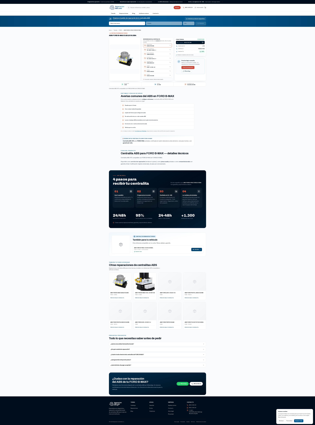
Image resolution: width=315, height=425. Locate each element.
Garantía (151, 405)
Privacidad (171, 414)
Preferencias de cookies (201, 421)
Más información (282, 417)
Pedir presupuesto (188, 67)
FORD (120, 30)
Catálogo (133, 405)
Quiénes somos (144, 13)
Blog (133, 13)
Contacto (156, 13)
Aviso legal (171, 411)
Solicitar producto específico (196, 18)
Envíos (151, 408)
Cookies (188, 421)
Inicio (110, 30)
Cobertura (152, 411)
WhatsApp (187, 71)
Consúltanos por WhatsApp (140, 131)
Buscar (177, 7)
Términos (193, 421)
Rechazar (281, 420)
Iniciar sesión (200, 7)
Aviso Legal (176, 421)
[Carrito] (205, 7)
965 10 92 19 (197, 383)
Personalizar (289, 420)
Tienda (113, 13)
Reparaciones (123, 13)
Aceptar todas (298, 420)
